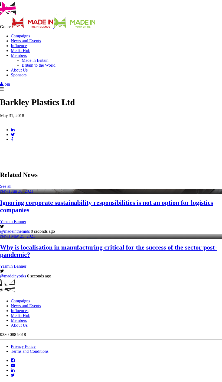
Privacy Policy (23, 346)
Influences (19, 310)
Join (6, 84)
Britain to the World (39, 65)
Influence (19, 45)
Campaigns (20, 36)
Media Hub (20, 50)
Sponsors (19, 75)
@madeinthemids (15, 231)
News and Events (26, 40)
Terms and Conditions (29, 351)
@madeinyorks (13, 276)
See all (5, 186)
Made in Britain (35, 60)
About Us (19, 70)
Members (19, 55)
